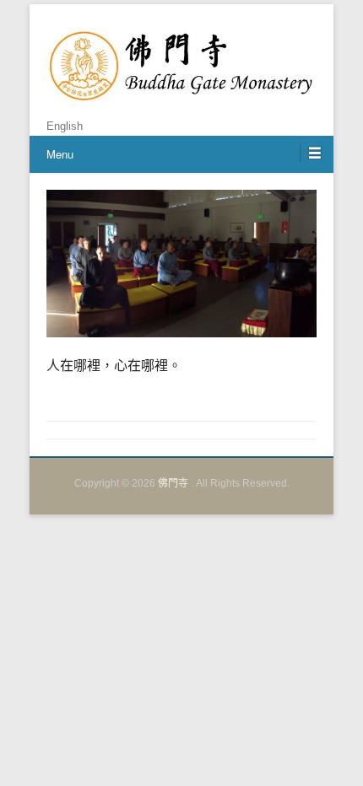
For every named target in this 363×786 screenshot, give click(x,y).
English (64, 126)
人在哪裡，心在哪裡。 (114, 365)
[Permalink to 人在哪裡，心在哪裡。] (181, 263)
